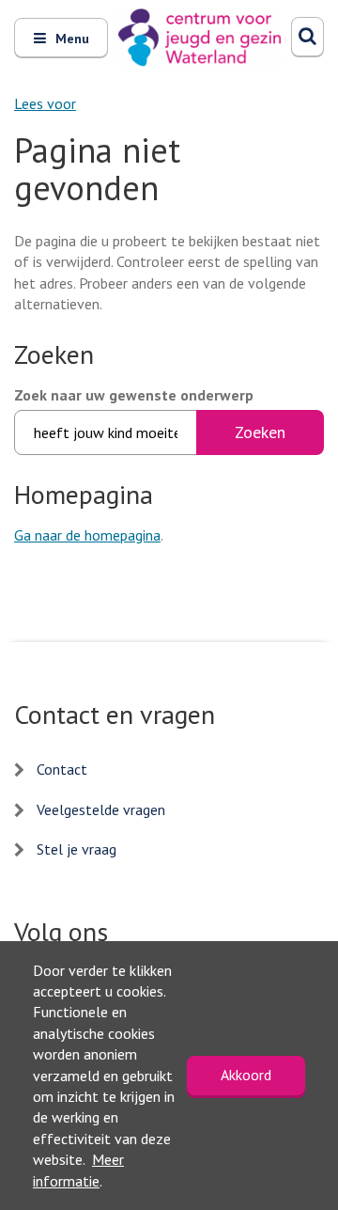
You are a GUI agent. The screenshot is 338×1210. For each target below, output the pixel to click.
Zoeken (260, 432)
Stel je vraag (76, 849)
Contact (62, 769)
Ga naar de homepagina (87, 535)
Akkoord (246, 1074)
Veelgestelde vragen (101, 809)
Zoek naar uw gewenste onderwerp (134, 394)
